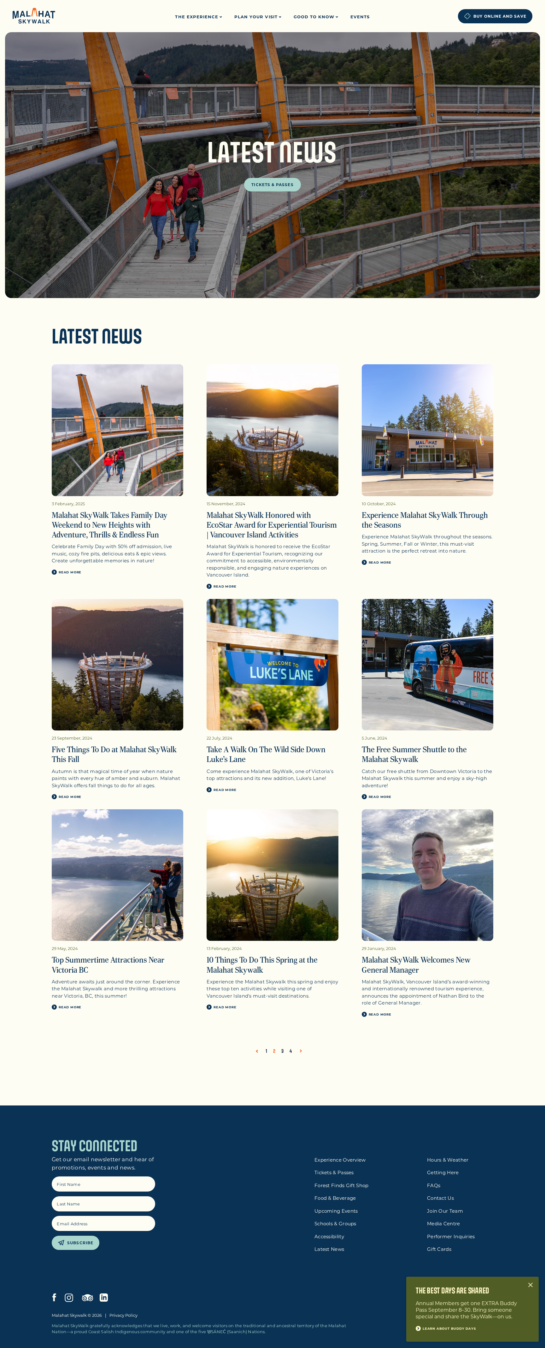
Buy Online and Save (499, 16)
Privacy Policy (123, 1315)
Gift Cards (439, 1249)
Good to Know (315, 16)
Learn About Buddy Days (449, 1328)
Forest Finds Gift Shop (341, 1185)
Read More (70, 572)
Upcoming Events (336, 1211)
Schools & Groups (335, 1223)
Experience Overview (340, 1160)
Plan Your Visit (256, 16)
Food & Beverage (335, 1198)
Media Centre (443, 1223)
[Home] (34, 16)
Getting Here (443, 1172)
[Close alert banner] (530, 1285)
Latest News (329, 1249)
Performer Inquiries (451, 1236)
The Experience (197, 16)
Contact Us (440, 1198)
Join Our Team (445, 1211)
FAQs (433, 1185)
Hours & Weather (448, 1160)
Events (360, 16)
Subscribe (80, 1242)
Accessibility (329, 1236)
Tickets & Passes (272, 184)
